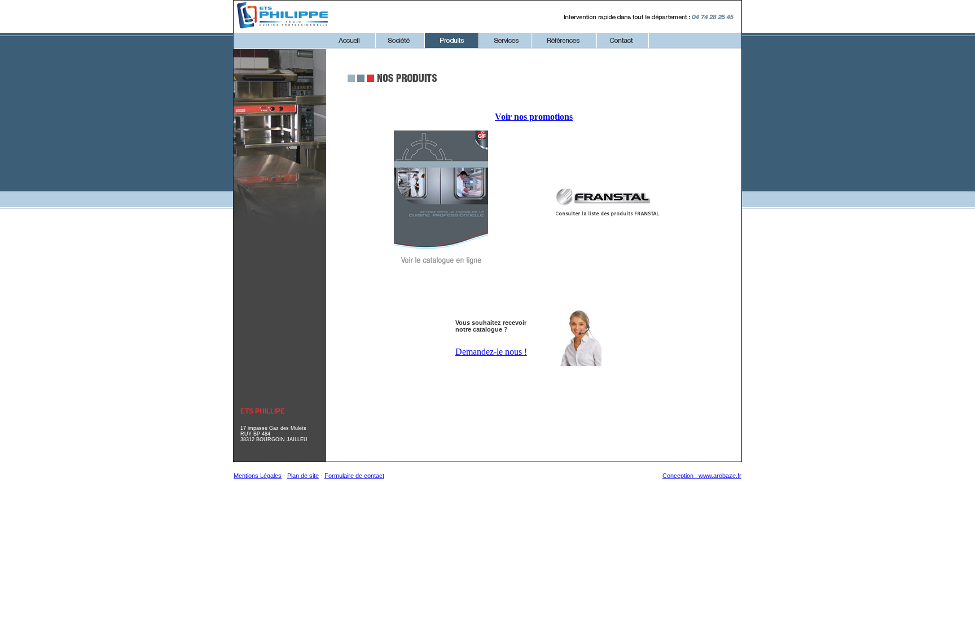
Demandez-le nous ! (491, 351)
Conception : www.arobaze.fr (701, 475)
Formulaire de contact (354, 475)
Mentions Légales (258, 475)
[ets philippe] (283, 29)
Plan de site (303, 475)
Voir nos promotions (534, 116)
